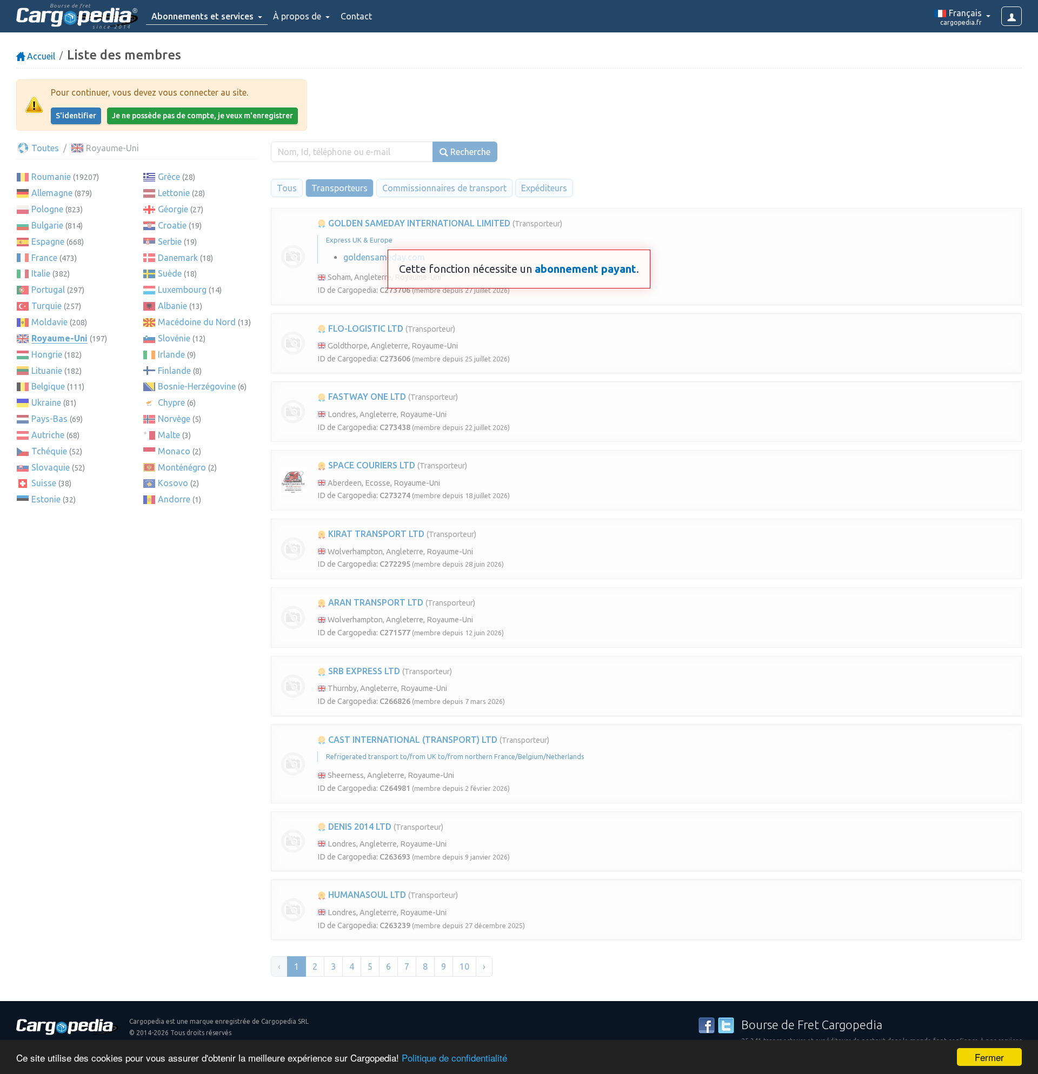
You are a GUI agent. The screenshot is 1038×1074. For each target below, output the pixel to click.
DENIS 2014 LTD (358, 826)
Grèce (169, 177)
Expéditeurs (544, 188)
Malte (169, 435)
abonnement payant (585, 269)
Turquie (46, 306)
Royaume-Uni (59, 338)
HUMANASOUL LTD (366, 895)
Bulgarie (47, 225)
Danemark (178, 258)
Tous (287, 188)
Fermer (989, 1057)
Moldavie (49, 322)
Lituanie (46, 370)
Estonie (46, 499)
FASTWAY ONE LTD (366, 396)
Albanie (172, 306)
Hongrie (46, 354)
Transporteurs (339, 188)
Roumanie (51, 177)
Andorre (174, 499)
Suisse (43, 483)
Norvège (174, 419)
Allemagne (51, 193)
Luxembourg (182, 289)
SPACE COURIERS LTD (370, 465)
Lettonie (174, 193)
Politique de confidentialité (454, 1057)
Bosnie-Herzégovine (197, 386)
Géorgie (173, 209)
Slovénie (174, 338)
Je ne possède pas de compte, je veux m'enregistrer (202, 115)
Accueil (40, 56)
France (44, 258)
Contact (356, 16)
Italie (40, 273)
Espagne (47, 241)
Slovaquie (50, 467)
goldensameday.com (384, 257)
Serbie (170, 241)
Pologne (47, 209)
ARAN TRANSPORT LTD (374, 602)
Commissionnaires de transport (444, 188)
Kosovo (173, 483)
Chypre (171, 402)
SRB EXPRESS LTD (363, 671)
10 (464, 966)
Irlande (171, 354)
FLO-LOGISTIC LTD (364, 328)
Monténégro (182, 467)
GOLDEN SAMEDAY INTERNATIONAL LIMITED (418, 223)
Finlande (174, 370)
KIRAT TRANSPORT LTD (375, 534)
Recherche (469, 152)
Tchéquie (49, 451)
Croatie (172, 225)
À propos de (298, 16)
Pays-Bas (49, 419)
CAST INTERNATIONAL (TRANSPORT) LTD (411, 739)
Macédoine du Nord (197, 322)
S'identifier (76, 115)
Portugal (48, 289)
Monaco (174, 451)
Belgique (48, 386)
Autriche (47, 435)
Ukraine (46, 402)
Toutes (44, 148)
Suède (170, 273)
